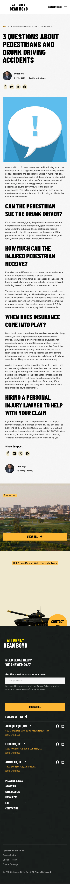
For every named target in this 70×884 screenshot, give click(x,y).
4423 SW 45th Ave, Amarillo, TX (20, 766)
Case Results (12, 792)
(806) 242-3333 (55, 7)
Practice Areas (14, 781)
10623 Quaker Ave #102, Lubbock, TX (23, 748)
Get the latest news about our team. (25, 674)
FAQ (7, 803)
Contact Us (28, 427)
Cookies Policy (10, 859)
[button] (11, 86)
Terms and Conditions (13, 850)
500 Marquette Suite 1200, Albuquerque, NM (27, 730)
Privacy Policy (9, 855)
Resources (11, 797)
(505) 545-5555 (12, 734)
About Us (10, 786)
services (13, 431)
